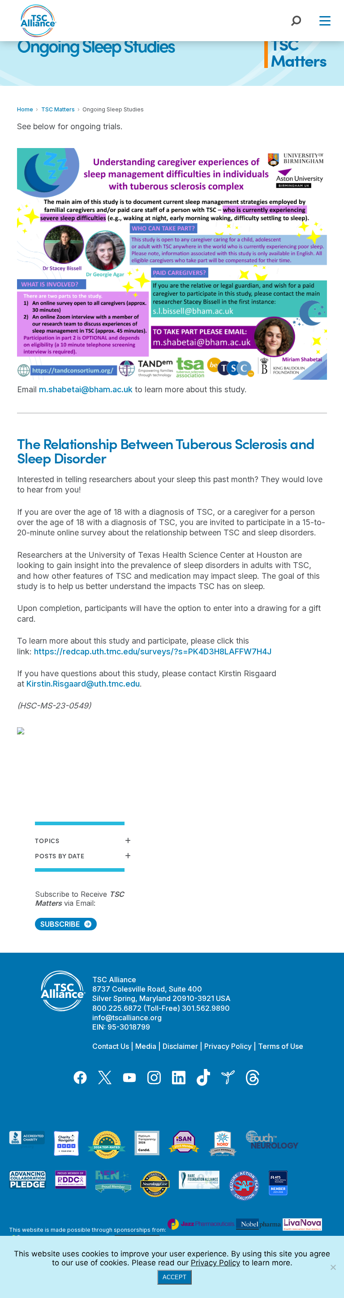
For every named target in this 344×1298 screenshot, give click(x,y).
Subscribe (60, 924)
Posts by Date (59, 856)
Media (145, 1046)
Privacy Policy (228, 1046)
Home (25, 109)
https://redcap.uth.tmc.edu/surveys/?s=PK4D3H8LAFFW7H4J (152, 651)
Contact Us (110, 1046)
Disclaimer (180, 1046)
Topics (47, 840)
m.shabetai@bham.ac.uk (86, 389)
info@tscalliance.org (127, 1017)
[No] (332, 1267)
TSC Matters (298, 51)
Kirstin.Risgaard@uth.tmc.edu (83, 683)
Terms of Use (280, 1046)
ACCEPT (174, 1277)
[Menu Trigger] (325, 20)
